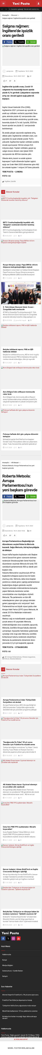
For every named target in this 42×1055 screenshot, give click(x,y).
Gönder (33, 42)
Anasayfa (5, 15)
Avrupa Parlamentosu (14, 657)
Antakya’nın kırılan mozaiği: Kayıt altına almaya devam (19, 1017)
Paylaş (9, 42)
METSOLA (5, 659)
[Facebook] (3, 938)
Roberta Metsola (15, 659)
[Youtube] (19, 938)
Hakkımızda (6, 954)
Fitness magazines (28, 657)
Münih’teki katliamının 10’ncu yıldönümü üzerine (19, 1011)
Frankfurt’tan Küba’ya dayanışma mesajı (17, 1000)
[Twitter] (8, 938)
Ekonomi (14, 15)
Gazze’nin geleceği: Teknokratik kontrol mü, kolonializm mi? (26, 9)
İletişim (5, 976)
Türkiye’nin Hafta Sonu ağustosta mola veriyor (19, 1006)
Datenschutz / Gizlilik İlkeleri (12, 971)
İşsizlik (13, 181)
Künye (4, 960)
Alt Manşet (15, 462)
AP (6, 657)
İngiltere (7, 181)
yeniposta (9, 71)
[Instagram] (13, 938)
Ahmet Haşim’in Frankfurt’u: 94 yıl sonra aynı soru (20, 995)
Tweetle (21, 42)
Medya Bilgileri (7, 965)
